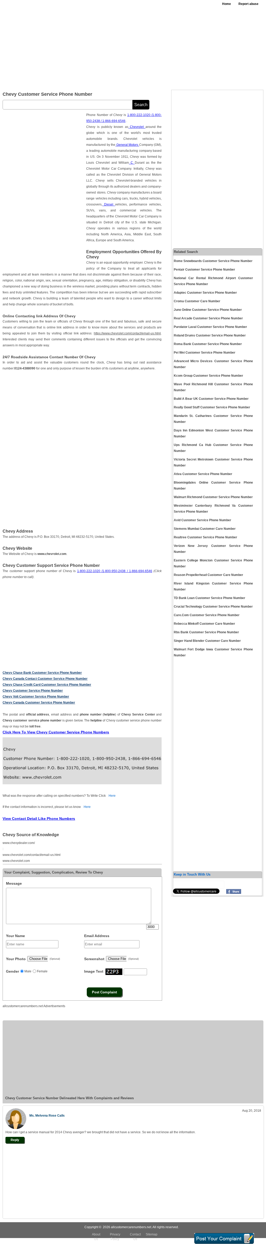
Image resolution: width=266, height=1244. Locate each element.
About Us (96, 1237)
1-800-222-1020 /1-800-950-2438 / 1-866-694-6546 (114, 571)
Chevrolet (136, 126)
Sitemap (151, 1234)
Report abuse (248, 3)
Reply (15, 1140)
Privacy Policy (115, 1237)
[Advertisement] (164, 46)
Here (112, 795)
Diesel (108, 204)
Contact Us (135, 1237)
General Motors (127, 144)
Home (226, 3)
